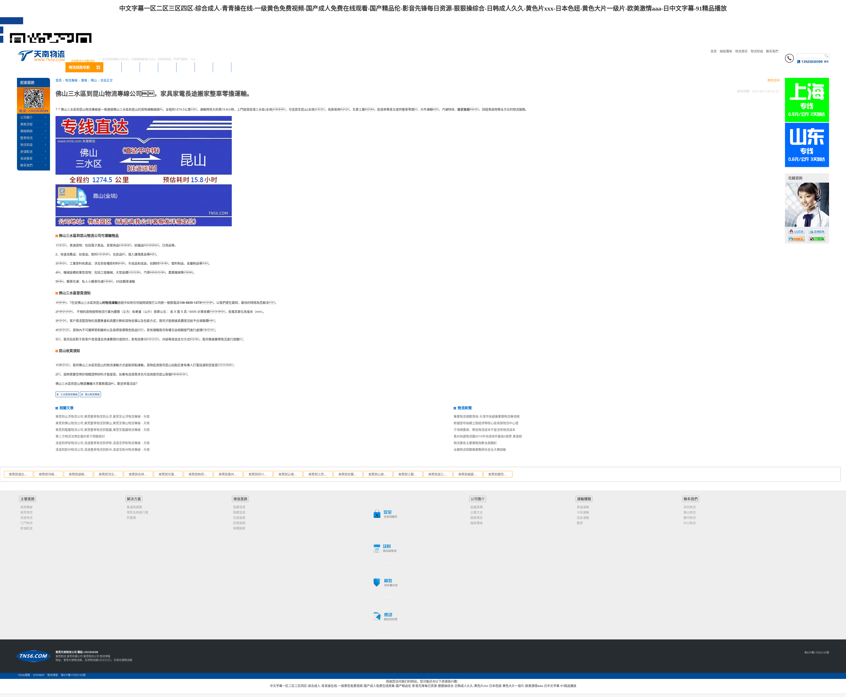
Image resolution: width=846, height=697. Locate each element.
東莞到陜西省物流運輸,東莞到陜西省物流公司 (199, 474)
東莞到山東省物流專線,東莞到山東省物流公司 (379, 474)
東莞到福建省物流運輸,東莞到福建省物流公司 (469, 474)
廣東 (84, 80)
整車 (130, 67)
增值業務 (240, 498)
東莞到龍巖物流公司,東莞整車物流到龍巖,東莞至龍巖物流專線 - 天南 (103, 429)
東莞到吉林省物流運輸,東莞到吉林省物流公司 (139, 474)
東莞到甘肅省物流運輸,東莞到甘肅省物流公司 (169, 474)
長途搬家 (26, 158)
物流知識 (757, 51)
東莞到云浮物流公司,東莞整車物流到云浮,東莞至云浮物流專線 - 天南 (103, 416)
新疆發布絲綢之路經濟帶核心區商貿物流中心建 (486, 423)
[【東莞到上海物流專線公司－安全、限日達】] (807, 120)
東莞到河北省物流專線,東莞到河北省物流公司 (109, 474)
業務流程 (26, 124)
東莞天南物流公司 (66, 652)
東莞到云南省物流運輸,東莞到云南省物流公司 (289, 474)
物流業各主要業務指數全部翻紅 (475, 442)
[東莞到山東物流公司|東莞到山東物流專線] (807, 165)
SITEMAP (39, 675)
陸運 (112, 67)
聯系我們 (772, 51)
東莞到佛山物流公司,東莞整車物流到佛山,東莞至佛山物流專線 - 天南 (103, 423)
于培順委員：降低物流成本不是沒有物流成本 (484, 429)
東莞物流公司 (91, 656)
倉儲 (148, 67)
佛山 (94, 80)
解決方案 (134, 498)
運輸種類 (584, 498)
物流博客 (105, 656)
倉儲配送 (26, 151)
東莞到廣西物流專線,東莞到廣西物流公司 (499, 474)
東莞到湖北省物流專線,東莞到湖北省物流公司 (19, 474)
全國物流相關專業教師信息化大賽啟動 (480, 449)
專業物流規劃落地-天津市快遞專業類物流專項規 (486, 416)
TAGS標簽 (24, 675)
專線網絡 (26, 131)
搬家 (167, 67)
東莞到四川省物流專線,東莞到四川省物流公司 (259, 474)
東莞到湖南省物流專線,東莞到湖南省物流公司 (79, 474)
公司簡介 (26, 117)
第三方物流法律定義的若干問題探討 (80, 436)
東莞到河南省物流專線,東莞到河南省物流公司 (49, 474)
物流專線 (71, 80)
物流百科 (773, 80)
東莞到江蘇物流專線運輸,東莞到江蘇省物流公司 (409, 474)
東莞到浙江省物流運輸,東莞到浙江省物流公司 (439, 474)
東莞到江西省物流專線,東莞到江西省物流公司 (319, 474)
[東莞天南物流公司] (41, 55)
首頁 (714, 51)
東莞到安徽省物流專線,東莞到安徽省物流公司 (349, 474)
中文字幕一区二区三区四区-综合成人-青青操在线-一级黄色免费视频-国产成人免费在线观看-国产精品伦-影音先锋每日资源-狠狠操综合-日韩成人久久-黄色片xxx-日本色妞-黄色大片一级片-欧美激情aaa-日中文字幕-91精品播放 (423, 8)
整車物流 (26, 137)
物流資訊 (741, 51)
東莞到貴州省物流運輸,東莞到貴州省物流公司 (229, 474)
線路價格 (726, 51)
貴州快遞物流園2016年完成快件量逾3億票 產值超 (488, 436)
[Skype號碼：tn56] (817, 238)
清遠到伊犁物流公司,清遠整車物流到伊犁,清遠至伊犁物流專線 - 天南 (103, 442)
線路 (185, 67)
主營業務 (27, 498)
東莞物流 (61, 656)
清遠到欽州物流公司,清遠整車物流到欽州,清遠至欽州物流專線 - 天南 (103, 449)
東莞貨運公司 (75, 656)
